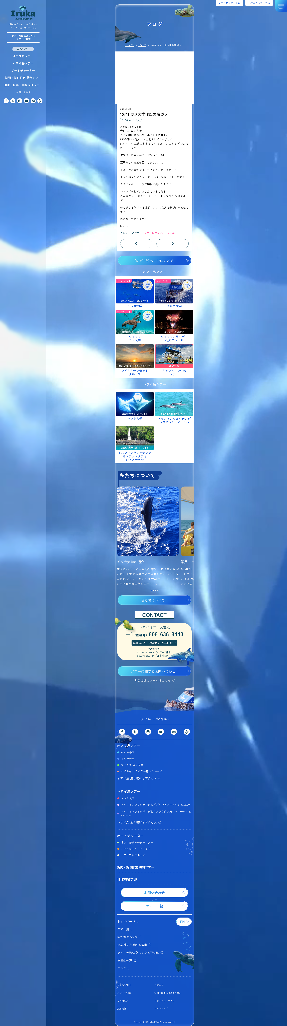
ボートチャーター (23, 70)
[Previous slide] (118, 537)
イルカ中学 (127, 752)
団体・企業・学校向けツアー (23, 85)
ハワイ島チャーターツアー (137, 849)
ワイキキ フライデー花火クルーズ (141, 771)
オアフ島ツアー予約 (229, 3)
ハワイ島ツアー (23, 63)
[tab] (151, 590)
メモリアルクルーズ (133, 855)
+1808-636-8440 (154, 634)
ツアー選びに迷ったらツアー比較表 (23, 37)
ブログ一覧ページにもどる (153, 260)
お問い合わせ (23, 92)
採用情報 (121, 1008)
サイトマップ (161, 1008)
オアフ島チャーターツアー (137, 842)
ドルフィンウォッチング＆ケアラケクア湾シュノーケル (156, 813)
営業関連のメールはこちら (153, 680)
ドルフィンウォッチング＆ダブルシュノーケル (155, 804)
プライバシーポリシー (165, 1000)
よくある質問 (124, 985)
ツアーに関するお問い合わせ (153, 671)
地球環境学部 (127, 879)
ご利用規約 (122, 1000)
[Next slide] (190, 537)
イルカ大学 (127, 759)
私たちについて (153, 600)
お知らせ (158, 985)
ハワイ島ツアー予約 (259, 3)
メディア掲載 (124, 992)
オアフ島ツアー (23, 56)
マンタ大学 (127, 798)
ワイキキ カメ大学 (131, 120)
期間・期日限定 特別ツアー (23, 77)
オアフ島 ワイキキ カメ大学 (160, 233)
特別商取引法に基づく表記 (167, 992)
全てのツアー (23, 49)
